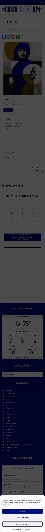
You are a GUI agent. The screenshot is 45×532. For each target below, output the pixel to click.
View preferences (22, 524)
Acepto (22, 511)
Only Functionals (22, 518)
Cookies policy (17, 529)
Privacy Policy (27, 529)
